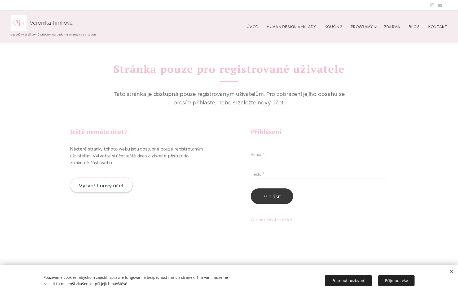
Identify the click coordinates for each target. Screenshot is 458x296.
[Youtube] (440, 5)
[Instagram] (432, 5)
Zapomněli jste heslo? (272, 219)
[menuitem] (254, 26)
